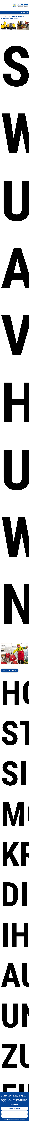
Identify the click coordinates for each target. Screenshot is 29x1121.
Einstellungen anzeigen (14, 1116)
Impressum (22, 1119)
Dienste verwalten (14, 1104)
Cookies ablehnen (14, 1112)
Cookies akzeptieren (14, 1108)
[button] (24, 12)
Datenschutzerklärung (14, 1119)
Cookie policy (7, 1119)
